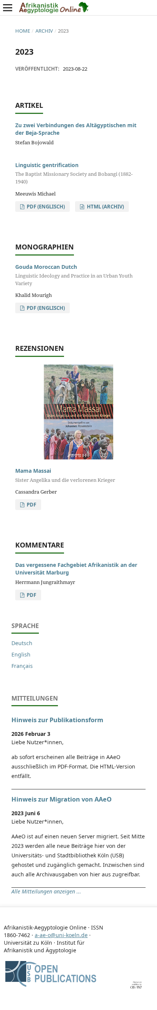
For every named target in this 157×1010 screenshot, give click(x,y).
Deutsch (21, 643)
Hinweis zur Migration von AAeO (61, 799)
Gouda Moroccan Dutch (74, 275)
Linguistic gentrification (74, 173)
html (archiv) (105, 206)
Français (22, 665)
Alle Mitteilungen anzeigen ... (46, 891)
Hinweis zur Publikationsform (57, 720)
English (20, 654)
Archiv (44, 30)
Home (22, 30)
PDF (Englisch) (45, 206)
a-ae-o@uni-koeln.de (61, 935)
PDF (31, 504)
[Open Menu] (7, 7)
